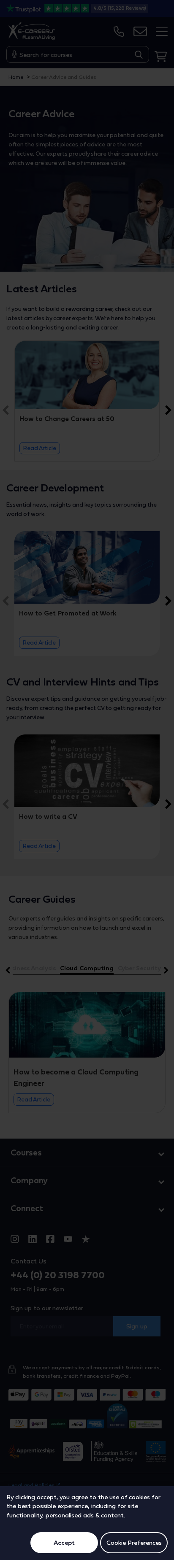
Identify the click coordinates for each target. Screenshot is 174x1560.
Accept (64, 1542)
